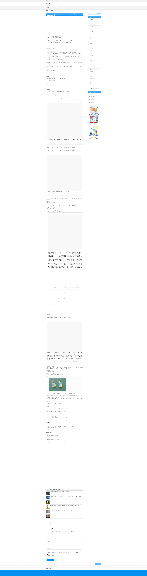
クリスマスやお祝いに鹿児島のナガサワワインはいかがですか (61, 510)
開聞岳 (91, 83)
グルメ (91, 36)
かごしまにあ (50, 3)
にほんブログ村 (91, 96)
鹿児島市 (91, 71)
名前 (48, 541)
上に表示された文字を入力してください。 (54, 555)
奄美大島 (91, 48)
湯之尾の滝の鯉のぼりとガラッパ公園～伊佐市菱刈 (59, 491)
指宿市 (91, 60)
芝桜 (90, 24)
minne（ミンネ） (50, 408)
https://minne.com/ (71, 389)
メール (48, 545)
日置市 (91, 62)
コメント (49, 532)
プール (91, 38)
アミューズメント (93, 29)
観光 (90, 67)
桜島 (91, 69)
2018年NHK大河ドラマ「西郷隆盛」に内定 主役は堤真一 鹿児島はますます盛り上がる (66, 496)
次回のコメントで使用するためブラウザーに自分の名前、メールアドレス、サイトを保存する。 (64, 552)
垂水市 (91, 43)
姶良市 (91, 50)
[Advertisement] (64, 27)
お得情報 (52, 10)
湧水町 (91, 76)
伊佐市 (91, 41)
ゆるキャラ (92, 26)
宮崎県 (91, 53)
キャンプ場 (92, 33)
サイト (48, 548)
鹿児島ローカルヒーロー (94, 88)
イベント (91, 31)
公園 (90, 57)
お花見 (91, 22)
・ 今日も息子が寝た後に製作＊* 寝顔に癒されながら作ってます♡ (59, 191)
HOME (47, 10)
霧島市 (91, 86)
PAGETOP (98, 564)
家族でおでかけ (92, 55)
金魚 (90, 81)
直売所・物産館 (92, 78)
